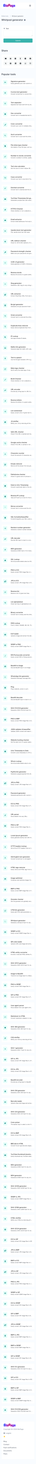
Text (7, 28)
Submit (18, 41)
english (8, 1433)
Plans (5, 1454)
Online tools (4, 16)
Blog (5, 1441)
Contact (6, 1444)
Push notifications (9, 1448)
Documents (7, 1451)
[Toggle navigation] (30, 6)
